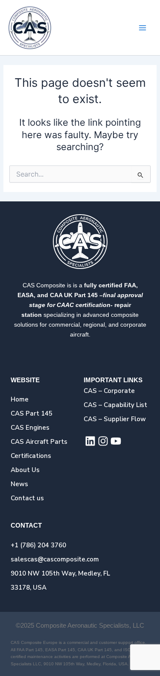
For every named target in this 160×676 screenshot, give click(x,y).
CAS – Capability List (115, 405)
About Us (25, 470)
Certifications (31, 456)
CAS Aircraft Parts (39, 441)
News (19, 484)
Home (20, 399)
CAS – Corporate (109, 391)
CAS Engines (30, 427)
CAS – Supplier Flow (115, 419)
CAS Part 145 (31, 413)
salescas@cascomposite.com (55, 559)
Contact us (27, 498)
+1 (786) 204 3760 (38, 545)
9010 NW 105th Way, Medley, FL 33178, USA (60, 580)
